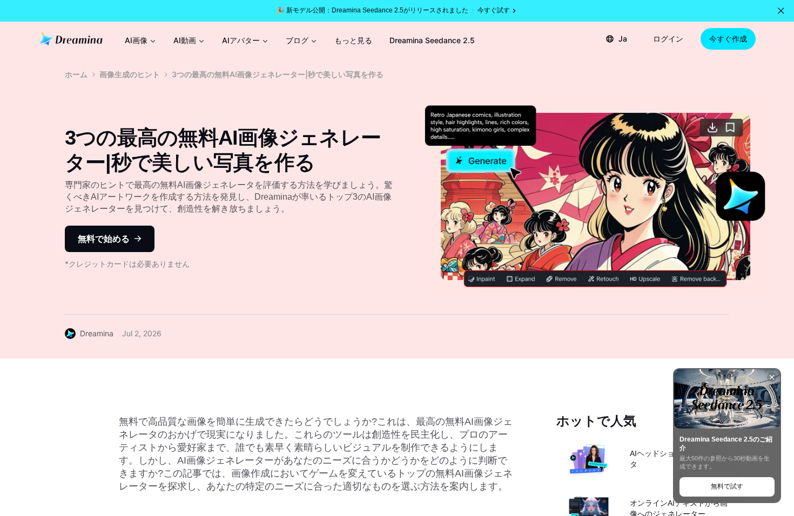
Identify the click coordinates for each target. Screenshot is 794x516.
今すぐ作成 (728, 38)
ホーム (76, 74)
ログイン (668, 38)
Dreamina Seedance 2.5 (432, 40)
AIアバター (241, 40)
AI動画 (184, 40)
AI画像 (136, 40)
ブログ (297, 40)
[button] (781, 10)
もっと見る (353, 40)
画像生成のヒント (129, 74)
